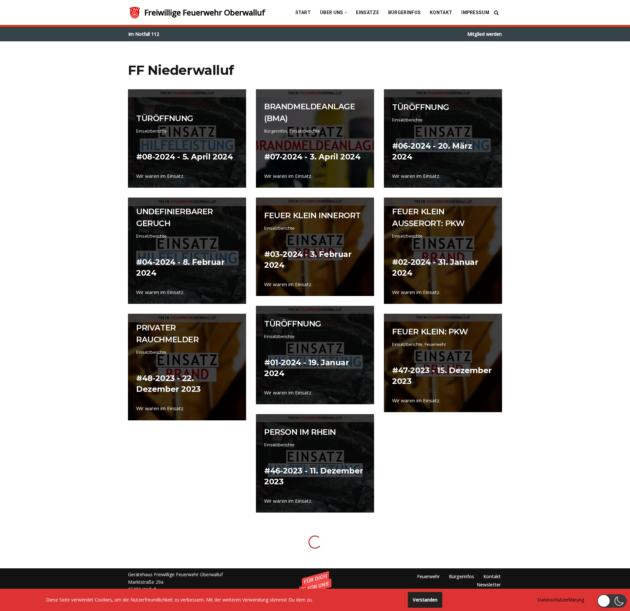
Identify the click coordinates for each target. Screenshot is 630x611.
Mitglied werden (484, 34)
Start (303, 12)
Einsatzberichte (151, 131)
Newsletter (489, 584)
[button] (346, 12)
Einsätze (367, 12)
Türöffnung (164, 118)
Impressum (475, 12)
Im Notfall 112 (143, 34)
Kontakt (441, 12)
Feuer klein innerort (312, 215)
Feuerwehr (435, 344)
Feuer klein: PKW (430, 331)
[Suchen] (496, 12)
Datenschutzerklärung (560, 600)
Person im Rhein (300, 432)
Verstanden (425, 600)
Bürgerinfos (404, 12)
